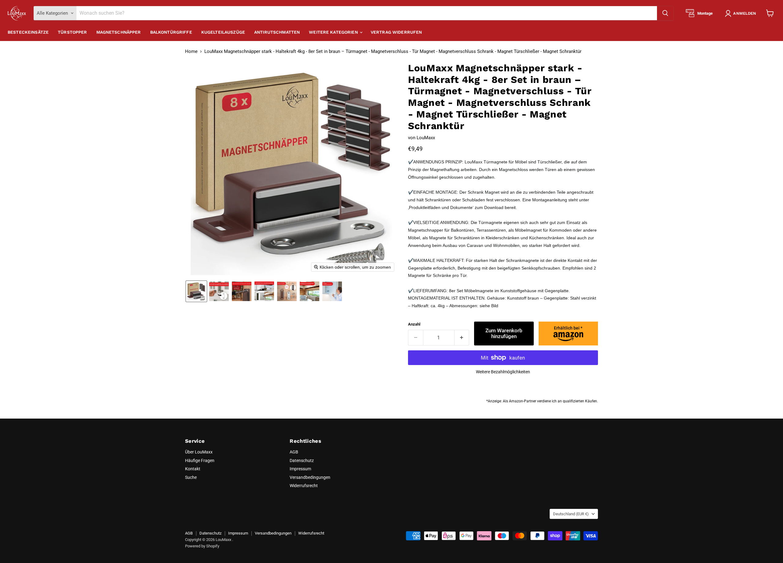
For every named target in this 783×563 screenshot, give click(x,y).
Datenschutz (302, 460)
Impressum (300, 468)
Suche (191, 477)
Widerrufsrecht (304, 485)
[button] (742, 13)
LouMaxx (426, 137)
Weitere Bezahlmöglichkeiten (503, 371)
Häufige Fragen (199, 460)
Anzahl (414, 324)
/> (568, 328)
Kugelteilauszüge (223, 32)
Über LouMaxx (199, 451)
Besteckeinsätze (28, 32)
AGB (294, 451)
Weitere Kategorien (334, 32)
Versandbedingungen (310, 477)
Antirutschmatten (277, 32)
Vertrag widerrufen (396, 32)
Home (191, 51)
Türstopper (72, 32)
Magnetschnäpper (118, 32)
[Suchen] (665, 13)
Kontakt (192, 468)
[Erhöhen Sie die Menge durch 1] (462, 337)
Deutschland (571, 514)
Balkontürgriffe (171, 32)
